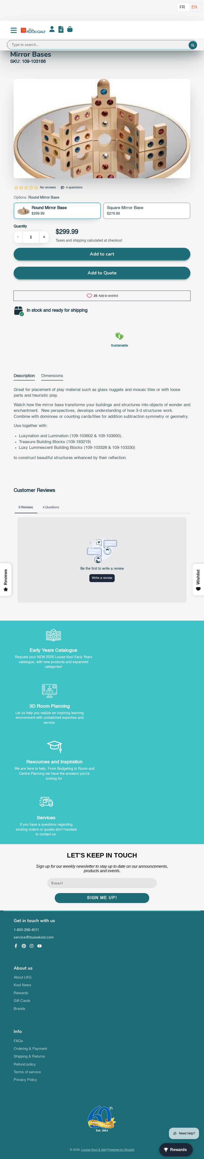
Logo (33, 30)
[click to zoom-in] (102, 135)
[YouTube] (39, 946)
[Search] (193, 45)
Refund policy (25, 1065)
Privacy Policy (25, 1080)
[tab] (24, 377)
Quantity (20, 226)
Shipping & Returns (29, 1057)
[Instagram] (31, 946)
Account (52, 30)
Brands (19, 1009)
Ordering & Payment (30, 1049)
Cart (70, 30)
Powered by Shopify (120, 1150)
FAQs (18, 1041)
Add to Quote (102, 273)
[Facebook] (16, 946)
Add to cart (102, 254)
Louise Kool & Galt (93, 1150)
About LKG (23, 978)
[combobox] (102, 44)
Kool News (22, 985)
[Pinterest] (24, 946)
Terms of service (27, 1072)
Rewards (21, 993)
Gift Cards (22, 1001)
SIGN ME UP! (102, 898)
